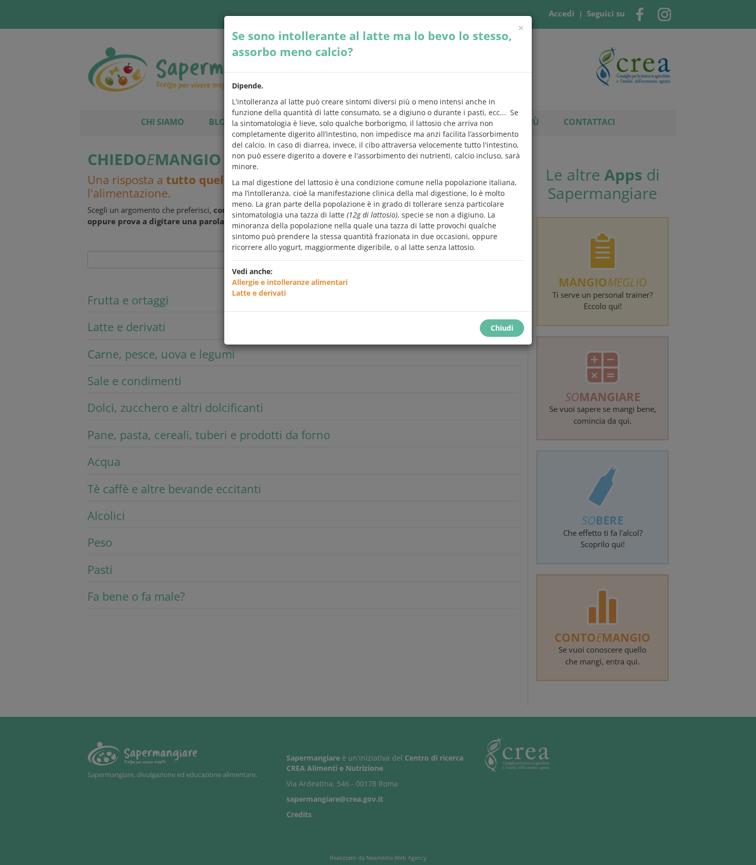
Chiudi (502, 328)
